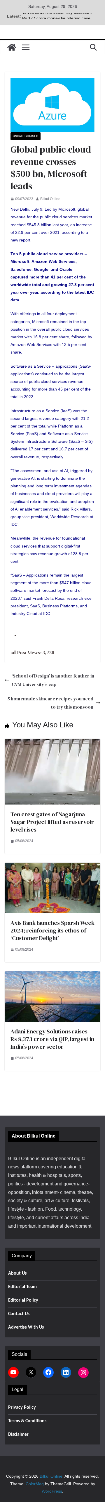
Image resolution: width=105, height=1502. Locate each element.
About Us (17, 1273)
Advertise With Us (26, 1327)
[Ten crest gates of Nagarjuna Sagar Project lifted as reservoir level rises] (52, 742)
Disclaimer (18, 1434)
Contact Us (18, 1314)
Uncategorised (25, 136)
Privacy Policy (22, 1407)
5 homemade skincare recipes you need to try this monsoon (50, 702)
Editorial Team (22, 1287)
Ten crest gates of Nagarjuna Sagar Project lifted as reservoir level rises (52, 822)
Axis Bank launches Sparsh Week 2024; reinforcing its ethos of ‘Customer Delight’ (52, 930)
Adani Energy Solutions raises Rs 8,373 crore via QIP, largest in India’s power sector (52, 1039)
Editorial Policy (23, 1300)
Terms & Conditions (27, 1421)
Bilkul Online (50, 199)
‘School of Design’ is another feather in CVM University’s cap (53, 680)
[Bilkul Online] (12, 47)
